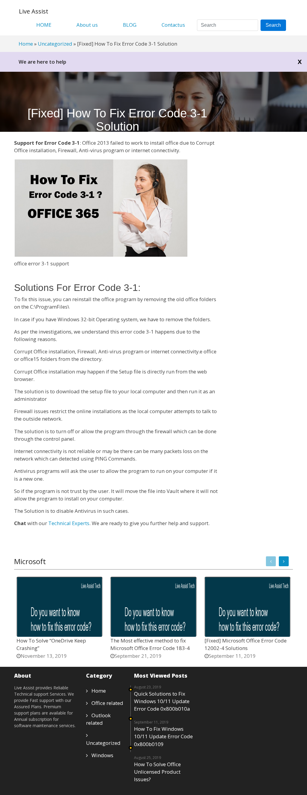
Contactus (173, 24)
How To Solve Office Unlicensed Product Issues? (157, 772)
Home (26, 43)
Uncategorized (55, 43)
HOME (43, 24)
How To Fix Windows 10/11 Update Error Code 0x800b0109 (163, 736)
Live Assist (33, 11)
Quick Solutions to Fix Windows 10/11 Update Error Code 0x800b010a (162, 701)
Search (273, 25)
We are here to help (42, 61)
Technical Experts (68, 523)
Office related (105, 703)
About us (87, 24)
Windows (100, 755)
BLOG (129, 24)
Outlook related (98, 719)
